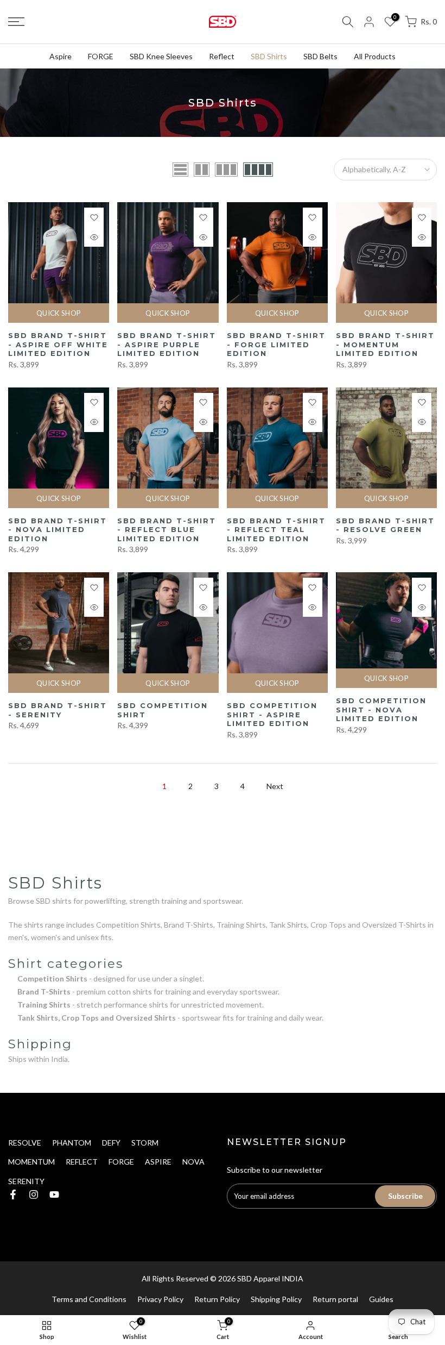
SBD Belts (320, 56)
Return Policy (217, 1299)
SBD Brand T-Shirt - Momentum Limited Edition (385, 344)
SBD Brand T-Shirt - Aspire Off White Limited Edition (58, 344)
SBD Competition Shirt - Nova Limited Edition (381, 709)
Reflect (221, 56)
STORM (144, 1142)
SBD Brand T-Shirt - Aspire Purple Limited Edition (166, 344)
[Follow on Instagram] (34, 1194)
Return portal (335, 1299)
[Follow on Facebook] (13, 1194)
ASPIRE (158, 1161)
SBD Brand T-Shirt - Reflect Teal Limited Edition (276, 529)
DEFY (111, 1142)
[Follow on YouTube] (54, 1194)
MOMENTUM (31, 1161)
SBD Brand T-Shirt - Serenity (57, 710)
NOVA (193, 1161)
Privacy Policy (160, 1299)
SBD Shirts (269, 56)
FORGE (100, 56)
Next (274, 786)
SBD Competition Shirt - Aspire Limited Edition (272, 714)
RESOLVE (24, 1142)
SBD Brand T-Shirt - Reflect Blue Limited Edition (166, 529)
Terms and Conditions (89, 1299)
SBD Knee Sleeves (161, 56)
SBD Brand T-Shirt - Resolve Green (385, 525)
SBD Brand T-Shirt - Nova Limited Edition (57, 529)
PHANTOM (71, 1142)
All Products (375, 56)
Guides (381, 1299)
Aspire (60, 56)
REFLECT (82, 1161)
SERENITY (26, 1181)
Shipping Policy (276, 1299)
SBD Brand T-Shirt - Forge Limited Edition (276, 344)
